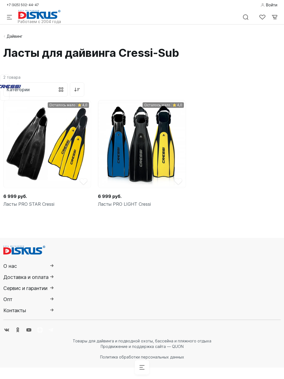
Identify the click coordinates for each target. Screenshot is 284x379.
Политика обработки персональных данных (142, 357)
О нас (10, 266)
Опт (7, 299)
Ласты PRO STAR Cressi (28, 204)
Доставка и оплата (26, 277)
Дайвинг (14, 36)
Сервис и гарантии (25, 288)
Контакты (14, 310)
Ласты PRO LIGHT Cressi (124, 204)
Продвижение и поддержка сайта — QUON (142, 346)
